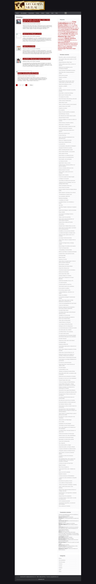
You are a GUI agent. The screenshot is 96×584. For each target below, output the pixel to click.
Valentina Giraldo (62, 514)
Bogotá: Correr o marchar (64, 174)
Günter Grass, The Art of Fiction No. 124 (66, 352)
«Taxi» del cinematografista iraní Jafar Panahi (67, 303)
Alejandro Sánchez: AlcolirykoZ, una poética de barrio (67, 90)
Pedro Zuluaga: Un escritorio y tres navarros (67, 246)
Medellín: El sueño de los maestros (65, 128)
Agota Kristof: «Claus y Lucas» (64, 162)
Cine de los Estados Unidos (66, 24)
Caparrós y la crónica (29, 46)
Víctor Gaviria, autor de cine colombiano (66, 286)
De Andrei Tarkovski (62, 338)
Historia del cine (64, 37)
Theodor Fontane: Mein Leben (64, 380)
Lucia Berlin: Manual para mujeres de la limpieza (36, 59)
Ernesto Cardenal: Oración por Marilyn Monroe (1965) (68, 190)
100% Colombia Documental (64, 501)
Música (59, 45)
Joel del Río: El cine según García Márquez (67, 390)
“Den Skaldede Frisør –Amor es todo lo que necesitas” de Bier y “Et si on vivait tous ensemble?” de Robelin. (67, 460)
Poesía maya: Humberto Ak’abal (65, 142)
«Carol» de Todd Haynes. (64, 305)
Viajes (74, 48)
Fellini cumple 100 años (63, 153)
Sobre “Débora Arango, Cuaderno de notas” (67, 126)
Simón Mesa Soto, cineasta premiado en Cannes (66, 73)
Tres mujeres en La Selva (64, 96)
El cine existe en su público (64, 288)
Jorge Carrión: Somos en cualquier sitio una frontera (67, 240)
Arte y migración (62, 443)
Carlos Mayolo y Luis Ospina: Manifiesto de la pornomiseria (67, 360)
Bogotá (64, 22)
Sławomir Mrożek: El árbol (64, 117)
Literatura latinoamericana (64, 42)
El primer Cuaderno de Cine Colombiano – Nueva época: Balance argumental (67, 308)
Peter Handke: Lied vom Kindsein (65, 159)
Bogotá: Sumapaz (62, 465)
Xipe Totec (61, 205)
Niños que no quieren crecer (64, 133)
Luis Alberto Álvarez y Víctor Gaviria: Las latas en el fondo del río (67, 498)
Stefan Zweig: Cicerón (63, 102)
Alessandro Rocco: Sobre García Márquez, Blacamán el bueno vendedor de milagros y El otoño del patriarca (67, 410)
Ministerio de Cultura (69, 44)
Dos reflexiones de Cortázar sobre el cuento (67, 115)
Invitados (47, 13)
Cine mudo (74, 28)
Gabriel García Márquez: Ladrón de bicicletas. (67, 210)
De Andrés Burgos (62, 367)
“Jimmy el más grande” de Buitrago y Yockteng (68, 484)
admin (28, 23)
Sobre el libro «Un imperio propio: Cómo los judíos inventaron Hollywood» (67, 262)
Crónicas (37, 13)
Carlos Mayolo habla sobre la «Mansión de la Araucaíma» (67, 347)
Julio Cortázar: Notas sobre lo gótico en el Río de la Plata (67, 60)
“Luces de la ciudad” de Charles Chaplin (66, 176)
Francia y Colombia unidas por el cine (66, 168)
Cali (66, 22)
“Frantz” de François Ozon (64, 247)
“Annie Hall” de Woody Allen (64, 441)
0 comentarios (38, 23)
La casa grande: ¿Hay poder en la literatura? (67, 145)
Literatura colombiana (64, 40)
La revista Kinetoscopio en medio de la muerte (68, 327)
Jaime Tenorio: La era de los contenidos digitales (66, 453)
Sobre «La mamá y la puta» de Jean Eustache (67, 104)
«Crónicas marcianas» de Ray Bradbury (66, 475)
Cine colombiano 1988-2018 (64, 196)
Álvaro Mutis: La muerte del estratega (66, 93)
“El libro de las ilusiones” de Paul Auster (66, 433)
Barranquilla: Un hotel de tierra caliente (66, 439)
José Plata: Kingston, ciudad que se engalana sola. (67, 208)
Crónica (67, 31)
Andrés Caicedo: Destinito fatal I (65, 100)
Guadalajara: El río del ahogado (65, 423)
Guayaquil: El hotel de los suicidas (65, 147)
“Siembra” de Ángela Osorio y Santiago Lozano (66, 243)
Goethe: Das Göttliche (63, 295)
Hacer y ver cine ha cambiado (64, 472)
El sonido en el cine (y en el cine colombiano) (67, 378)
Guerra (68, 35)
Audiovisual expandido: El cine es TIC (66, 280)
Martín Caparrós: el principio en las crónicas (67, 192)
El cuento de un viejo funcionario (65, 362)
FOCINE (76, 34)
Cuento (64, 32)
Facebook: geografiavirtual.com (52, 576)
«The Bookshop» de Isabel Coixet (65, 194)
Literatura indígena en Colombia (65, 275)
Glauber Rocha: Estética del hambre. (66, 222)
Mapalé (60, 79)
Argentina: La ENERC (63, 86)
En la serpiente (62, 110)
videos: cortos (61, 10)
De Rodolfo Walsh (62, 342)
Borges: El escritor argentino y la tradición (67, 111)
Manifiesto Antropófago (63, 198)
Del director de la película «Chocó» (65, 480)
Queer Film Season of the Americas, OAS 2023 (68, 98)
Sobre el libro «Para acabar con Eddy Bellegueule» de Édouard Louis (66, 301)
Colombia (74, 29)
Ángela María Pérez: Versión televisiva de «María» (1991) (67, 365)
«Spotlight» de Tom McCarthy (64, 315)
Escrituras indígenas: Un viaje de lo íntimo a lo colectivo (67, 120)
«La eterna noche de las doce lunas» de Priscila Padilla (66, 398)
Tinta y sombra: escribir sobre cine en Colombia (66, 172)
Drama (76, 32)
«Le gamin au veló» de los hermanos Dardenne (66, 456)
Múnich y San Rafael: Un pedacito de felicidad (67, 251)
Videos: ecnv (55, 10)
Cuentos (42, 13)
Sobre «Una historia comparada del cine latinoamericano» (66, 138)
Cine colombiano (23, 13)
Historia (73, 35)
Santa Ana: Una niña (63, 259)
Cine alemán (70, 22)
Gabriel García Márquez (62, 35)
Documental (70, 32)
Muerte (76, 44)
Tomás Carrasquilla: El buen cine (65, 185)
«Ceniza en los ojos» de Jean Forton (66, 463)
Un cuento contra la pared (64, 333)
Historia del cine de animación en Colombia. (67, 376)
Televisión (69, 48)
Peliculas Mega (62, 534)
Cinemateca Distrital (66, 28)
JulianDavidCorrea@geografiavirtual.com (28, 576)
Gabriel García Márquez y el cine (32, 33)
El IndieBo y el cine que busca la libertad (66, 230)
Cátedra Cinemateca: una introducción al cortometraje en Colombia (66, 388)
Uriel (59, 535)
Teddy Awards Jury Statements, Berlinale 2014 (68, 392)
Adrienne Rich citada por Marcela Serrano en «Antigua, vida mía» (67, 490)
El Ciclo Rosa (61, 224)
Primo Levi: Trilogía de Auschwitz (65, 140)
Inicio (50, 10)
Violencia (60, 49)
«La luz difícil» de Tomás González (65, 482)
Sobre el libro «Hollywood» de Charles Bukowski (66, 278)
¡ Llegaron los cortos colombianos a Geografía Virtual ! (67, 478)
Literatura (72, 38)
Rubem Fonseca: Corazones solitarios (66, 122)
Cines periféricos (66, 29)
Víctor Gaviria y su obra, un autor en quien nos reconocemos (67, 406)
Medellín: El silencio (62, 473)
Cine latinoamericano (67, 25)
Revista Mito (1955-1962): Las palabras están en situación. (67, 374)
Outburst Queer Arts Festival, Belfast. (66, 266)
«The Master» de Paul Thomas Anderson (66, 425)
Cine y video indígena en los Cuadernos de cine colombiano (67, 428)
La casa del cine (62, 144)
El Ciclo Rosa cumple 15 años (64, 290)
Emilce (60, 528)
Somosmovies (61, 533)
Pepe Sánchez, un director (64, 264)
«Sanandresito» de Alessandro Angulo (66, 437)
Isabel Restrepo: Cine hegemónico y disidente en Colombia (67, 493)
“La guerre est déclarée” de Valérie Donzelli (67, 448)
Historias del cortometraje (64, 271)
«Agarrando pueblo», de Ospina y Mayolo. (67, 446)
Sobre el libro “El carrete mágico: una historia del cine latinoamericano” (67, 228)
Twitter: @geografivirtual (41, 576)
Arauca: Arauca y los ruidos (64, 187)
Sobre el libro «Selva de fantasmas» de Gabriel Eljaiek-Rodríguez (66, 220)
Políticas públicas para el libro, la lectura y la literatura (67, 65)
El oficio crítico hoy (62, 135)
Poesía (75, 45)
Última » (31, 85)
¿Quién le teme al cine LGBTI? (64, 106)
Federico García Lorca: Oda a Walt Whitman (67, 435)
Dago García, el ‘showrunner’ (64, 124)
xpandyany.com (41, 579)
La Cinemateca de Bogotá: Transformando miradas (67, 298)
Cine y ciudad (61, 421)
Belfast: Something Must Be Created (28, 73)
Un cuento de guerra (63, 282)
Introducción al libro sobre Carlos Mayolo (66, 340)
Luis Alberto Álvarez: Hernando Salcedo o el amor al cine (67, 431)
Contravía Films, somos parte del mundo (66, 253)
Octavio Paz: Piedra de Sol (64, 268)
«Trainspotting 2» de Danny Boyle (65, 249)
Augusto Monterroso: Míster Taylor (65, 62)
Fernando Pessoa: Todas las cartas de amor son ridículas (67, 395)
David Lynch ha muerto (63, 75)
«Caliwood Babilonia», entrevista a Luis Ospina (66, 293)
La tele (60, 88)
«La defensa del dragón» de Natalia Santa (67, 232)
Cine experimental (71, 25)
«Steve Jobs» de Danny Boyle (64, 320)
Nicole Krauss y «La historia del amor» (66, 155)
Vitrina (57, 13)
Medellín (61, 44)
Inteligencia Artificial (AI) (63, 344)
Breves (17, 13)
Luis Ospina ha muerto (63, 161)
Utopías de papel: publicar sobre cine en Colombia (66, 235)
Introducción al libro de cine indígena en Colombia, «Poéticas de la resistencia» (66, 355)
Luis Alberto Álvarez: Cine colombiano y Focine (66, 203)
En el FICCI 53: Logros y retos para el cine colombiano (67, 417)
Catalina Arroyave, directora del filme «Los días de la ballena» (67, 165)
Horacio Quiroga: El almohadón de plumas (67, 70)
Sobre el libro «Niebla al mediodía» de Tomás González (67, 350)
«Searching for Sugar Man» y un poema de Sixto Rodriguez (67, 503)
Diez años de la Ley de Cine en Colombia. (67, 400)
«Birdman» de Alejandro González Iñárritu (67, 371)
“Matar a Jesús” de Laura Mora (65, 217)
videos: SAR (68, 10)
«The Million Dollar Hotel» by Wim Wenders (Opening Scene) (67, 313)
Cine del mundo (31, 13)
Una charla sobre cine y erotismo (65, 329)
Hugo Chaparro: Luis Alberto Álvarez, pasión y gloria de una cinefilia (67, 414)
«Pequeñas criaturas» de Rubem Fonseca (67, 450)
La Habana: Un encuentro (64, 178)
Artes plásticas (60, 22)
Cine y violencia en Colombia (64, 506)
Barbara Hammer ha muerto (64, 169)
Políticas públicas (62, 47)
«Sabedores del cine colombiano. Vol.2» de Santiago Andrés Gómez (67, 183)
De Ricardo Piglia (62, 255)
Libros (52, 13)
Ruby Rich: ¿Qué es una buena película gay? (67, 57)
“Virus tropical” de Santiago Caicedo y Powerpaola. (66, 214)
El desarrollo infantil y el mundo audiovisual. (67, 402)
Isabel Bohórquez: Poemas (64, 113)
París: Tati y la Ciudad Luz (64, 467)
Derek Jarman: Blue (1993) (64, 273)
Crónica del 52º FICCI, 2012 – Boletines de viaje (67, 469)
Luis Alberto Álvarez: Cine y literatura (66, 331)
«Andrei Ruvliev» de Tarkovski (64, 322)
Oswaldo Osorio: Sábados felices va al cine (67, 225)
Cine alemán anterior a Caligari (65, 445)
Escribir (59, 34)
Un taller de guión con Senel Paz (65, 284)
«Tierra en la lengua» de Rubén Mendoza (67, 382)
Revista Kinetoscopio (65, 47)
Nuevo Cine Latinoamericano (67, 45)
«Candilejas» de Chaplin (63, 200)
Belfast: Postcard (62, 257)
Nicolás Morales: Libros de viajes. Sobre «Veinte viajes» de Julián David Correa (36, 20)
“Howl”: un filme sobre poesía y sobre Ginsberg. (66, 487)
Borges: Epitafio (62, 212)
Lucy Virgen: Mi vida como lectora (65, 237)
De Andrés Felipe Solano (63, 310)
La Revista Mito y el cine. (63, 369)
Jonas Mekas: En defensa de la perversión (67, 180)
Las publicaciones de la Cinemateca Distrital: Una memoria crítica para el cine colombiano (67, 336)
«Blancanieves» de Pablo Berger (65, 419)
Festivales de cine (68, 34)
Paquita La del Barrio (63, 77)
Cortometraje (61, 31)
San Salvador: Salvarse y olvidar (65, 404)
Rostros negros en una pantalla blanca (66, 157)
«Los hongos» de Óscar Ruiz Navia (65, 324)
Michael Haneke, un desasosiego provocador (67, 357)
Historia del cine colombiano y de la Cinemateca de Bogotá (65, 68)
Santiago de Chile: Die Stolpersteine (66, 326)
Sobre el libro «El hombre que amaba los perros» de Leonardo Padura (66, 318)
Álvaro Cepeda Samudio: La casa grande (67, 151)
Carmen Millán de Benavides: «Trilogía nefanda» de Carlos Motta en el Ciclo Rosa (67, 384)
